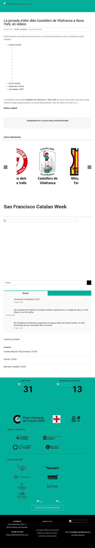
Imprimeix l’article (16, 86)
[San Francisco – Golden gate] (41, 220)
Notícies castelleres (20, 29)
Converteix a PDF (16, 89)
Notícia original (10, 108)
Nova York (52, 100)
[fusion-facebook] (38, 526)
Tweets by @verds (12, 339)
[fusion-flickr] (57, 526)
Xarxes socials (15, 45)
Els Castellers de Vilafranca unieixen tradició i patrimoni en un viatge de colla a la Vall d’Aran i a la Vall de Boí (51, 311)
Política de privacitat (51, 530)
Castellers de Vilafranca (35, 100)
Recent (26, 293)
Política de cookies (43, 533)
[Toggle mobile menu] (90, 5)
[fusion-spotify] (54, 526)
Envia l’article (14, 83)
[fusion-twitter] (41, 526)
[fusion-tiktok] (50, 526)
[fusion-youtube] (47, 526)
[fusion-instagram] (44, 526)
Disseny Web (52, 536)
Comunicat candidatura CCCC (27, 299)
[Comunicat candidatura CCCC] (9, 299)
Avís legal (39, 530)
